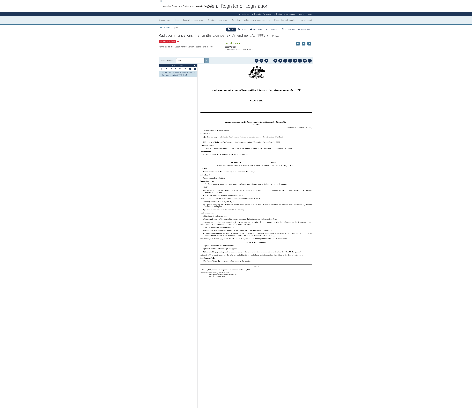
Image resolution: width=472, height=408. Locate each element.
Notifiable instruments (217, 20)
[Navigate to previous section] (285, 61)
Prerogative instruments (284, 20)
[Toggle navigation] (195, 65)
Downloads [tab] (274, 29)
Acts (176, 20)
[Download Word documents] (266, 61)
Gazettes (236, 20)
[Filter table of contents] (185, 69)
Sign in (286, 14)
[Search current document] (310, 61)
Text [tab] (232, 29)
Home (161, 28)
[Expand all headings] (190, 69)
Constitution (164, 20)
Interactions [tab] (306, 29)
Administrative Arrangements (257, 20)
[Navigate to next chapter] (295, 61)
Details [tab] (244, 29)
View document (167, 60)
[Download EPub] (256, 61)
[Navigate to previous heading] (171, 69)
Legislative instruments (193, 20)
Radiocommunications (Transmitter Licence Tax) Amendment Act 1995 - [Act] (178, 74)
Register (265, 14)
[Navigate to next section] (290, 61)
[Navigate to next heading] (175, 69)
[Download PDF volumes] (261, 61)
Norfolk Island (306, 20)
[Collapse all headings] (195, 69)
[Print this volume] (305, 61)
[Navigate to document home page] (162, 69)
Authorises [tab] (257, 29)
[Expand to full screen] (300, 61)
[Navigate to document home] (275, 61)
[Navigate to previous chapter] (280, 61)
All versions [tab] (290, 29)
